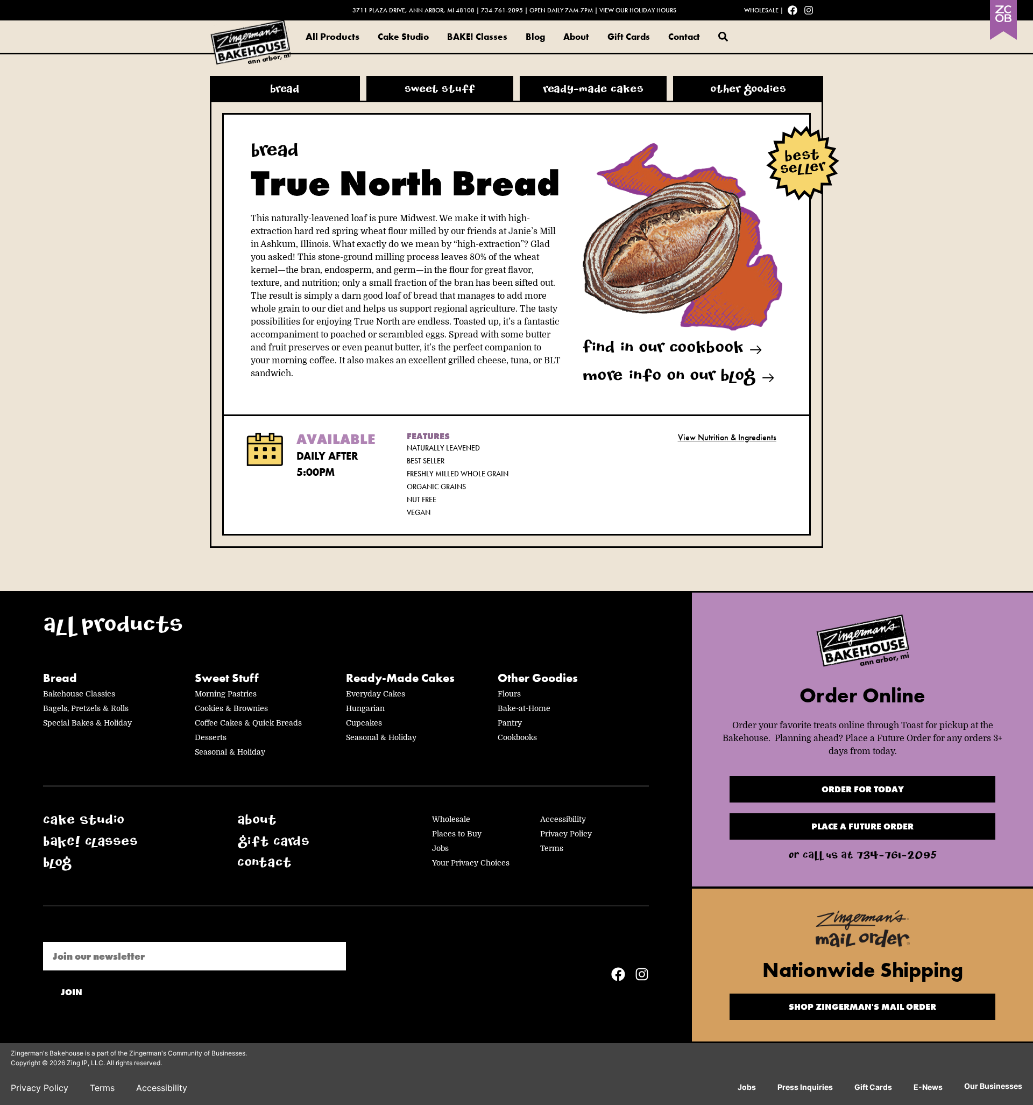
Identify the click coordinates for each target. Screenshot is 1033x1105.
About (576, 37)
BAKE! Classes (477, 37)
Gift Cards (628, 37)
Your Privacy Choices (471, 862)
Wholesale (761, 10)
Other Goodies (538, 678)
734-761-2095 (502, 10)
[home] (863, 643)
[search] (723, 36)
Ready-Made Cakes (400, 678)
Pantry (510, 723)
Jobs (440, 848)
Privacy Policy (566, 833)
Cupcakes (364, 723)
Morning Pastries (226, 693)
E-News (928, 1087)
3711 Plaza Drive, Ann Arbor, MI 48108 (413, 10)
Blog (535, 37)
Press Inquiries (805, 1087)
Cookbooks (517, 737)
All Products (332, 36)
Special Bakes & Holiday (87, 723)
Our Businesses (993, 1085)
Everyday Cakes (375, 693)
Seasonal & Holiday (230, 752)
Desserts (211, 737)
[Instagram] (808, 10)
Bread (60, 678)
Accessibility (563, 819)
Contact (684, 37)
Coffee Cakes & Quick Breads (248, 723)
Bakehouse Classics (79, 693)
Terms (551, 848)
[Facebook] (792, 10)
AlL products (113, 628)
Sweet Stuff (227, 678)
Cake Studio (403, 37)
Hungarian (365, 708)
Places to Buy (457, 833)
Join (71, 992)
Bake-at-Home (524, 708)
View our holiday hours (637, 10)
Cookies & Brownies (231, 708)
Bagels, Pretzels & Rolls (86, 708)
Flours (509, 693)
